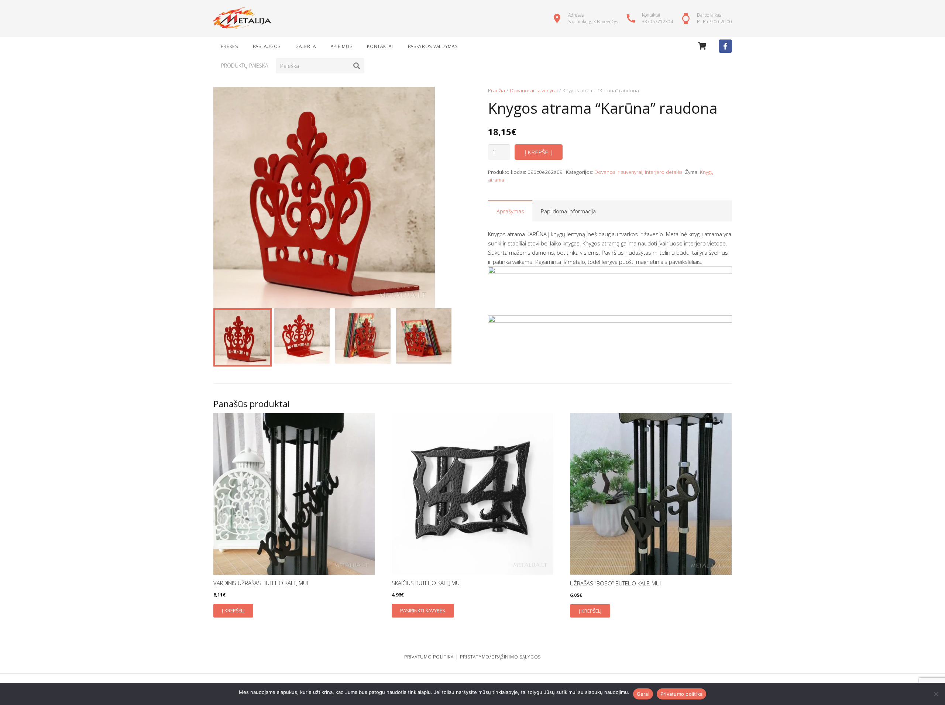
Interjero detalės (663, 172)
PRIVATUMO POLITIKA (429, 657)
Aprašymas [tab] (510, 211)
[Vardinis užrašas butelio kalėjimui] (294, 494)
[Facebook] (725, 46)
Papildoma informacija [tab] (568, 211)
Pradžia (496, 90)
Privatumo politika (681, 694)
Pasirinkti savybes (422, 610)
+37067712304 (657, 21)
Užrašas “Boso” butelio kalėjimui (615, 583)
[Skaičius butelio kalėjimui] (472, 494)
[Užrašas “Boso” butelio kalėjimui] (651, 494)
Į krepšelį (539, 152)
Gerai (643, 694)
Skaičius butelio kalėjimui (426, 583)
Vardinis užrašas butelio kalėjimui (260, 583)
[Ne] (935, 694)
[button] (446, 98)
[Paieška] (356, 65)
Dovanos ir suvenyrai (534, 90)
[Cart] (702, 46)
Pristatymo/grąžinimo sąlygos (500, 657)
